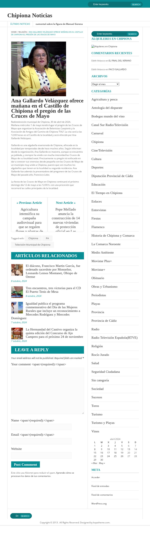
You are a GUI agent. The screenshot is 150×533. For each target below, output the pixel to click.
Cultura (96, 159)
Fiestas (96, 218)
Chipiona (33, 238)
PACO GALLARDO (117, 69)
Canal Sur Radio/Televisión (109, 125)
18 (115, 452)
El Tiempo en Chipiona (106, 193)
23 (101, 456)
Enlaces (96, 201)
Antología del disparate (106, 108)
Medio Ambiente (102, 252)
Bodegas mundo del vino (108, 116)
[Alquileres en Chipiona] (104, 46)
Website (16, 448)
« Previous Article (29, 202)
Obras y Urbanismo (104, 286)
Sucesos (96, 397)
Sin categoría (100, 380)
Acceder (95, 477)
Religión (22, 32)
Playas (95, 304)
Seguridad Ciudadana (105, 372)
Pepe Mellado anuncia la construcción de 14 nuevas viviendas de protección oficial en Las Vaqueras (66, 222)
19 (122, 452)
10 (108, 449)
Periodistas (98, 295)
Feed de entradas (100, 486)
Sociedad (97, 389)
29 (95, 459)
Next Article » (66, 202)
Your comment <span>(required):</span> (38, 364)
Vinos (95, 431)
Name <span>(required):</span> (32, 420)
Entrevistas (98, 210)
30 (101, 459)
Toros (95, 406)
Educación (98, 184)
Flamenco (97, 227)
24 (108, 456)
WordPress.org (99, 503)
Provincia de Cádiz (104, 320)
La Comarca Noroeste (106, 244)
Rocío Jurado (100, 355)
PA (47, 238)
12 (122, 449)
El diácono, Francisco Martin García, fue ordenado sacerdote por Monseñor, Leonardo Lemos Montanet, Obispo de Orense (53, 271)
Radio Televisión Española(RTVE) (114, 337)
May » (102, 463)
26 (122, 456)
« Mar (94, 463)
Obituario (97, 278)
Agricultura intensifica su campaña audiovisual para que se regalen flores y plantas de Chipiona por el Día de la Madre (30, 224)
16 (101, 452)
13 (129, 449)
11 (115, 449)
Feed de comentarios (102, 494)
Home (14, 32)
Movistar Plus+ (101, 261)
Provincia (97, 312)
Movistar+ (98, 269)
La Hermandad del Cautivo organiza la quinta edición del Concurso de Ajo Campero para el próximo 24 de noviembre (54, 333)
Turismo (96, 414)
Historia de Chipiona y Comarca (112, 235)
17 (108, 452)
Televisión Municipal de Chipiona (32, 244)
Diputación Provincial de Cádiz (112, 176)
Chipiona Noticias (29, 15)
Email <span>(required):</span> (32, 434)
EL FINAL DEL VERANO (120, 60)
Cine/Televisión (101, 150)
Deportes (97, 167)
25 (115, 456)
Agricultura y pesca (104, 99)
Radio (95, 329)
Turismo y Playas (103, 423)
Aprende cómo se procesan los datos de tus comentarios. (42, 474)
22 (95, 456)
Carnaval (97, 133)
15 (95, 452)
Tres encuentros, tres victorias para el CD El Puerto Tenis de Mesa (53, 289)
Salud (95, 363)
